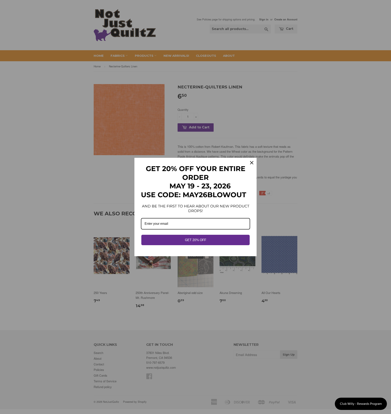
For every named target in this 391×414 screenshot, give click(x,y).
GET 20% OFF (195, 240)
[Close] (252, 163)
